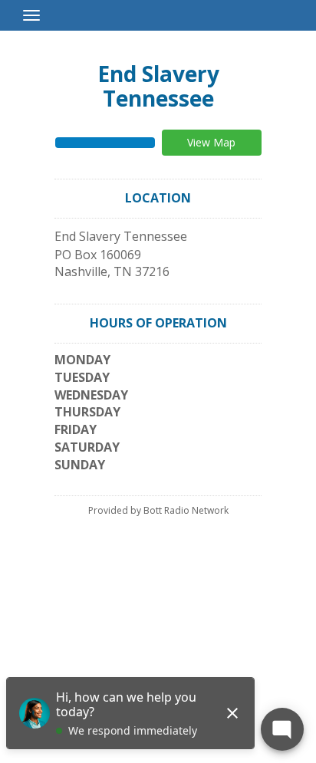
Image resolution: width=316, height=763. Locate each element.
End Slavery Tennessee (158, 86)
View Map (211, 142)
